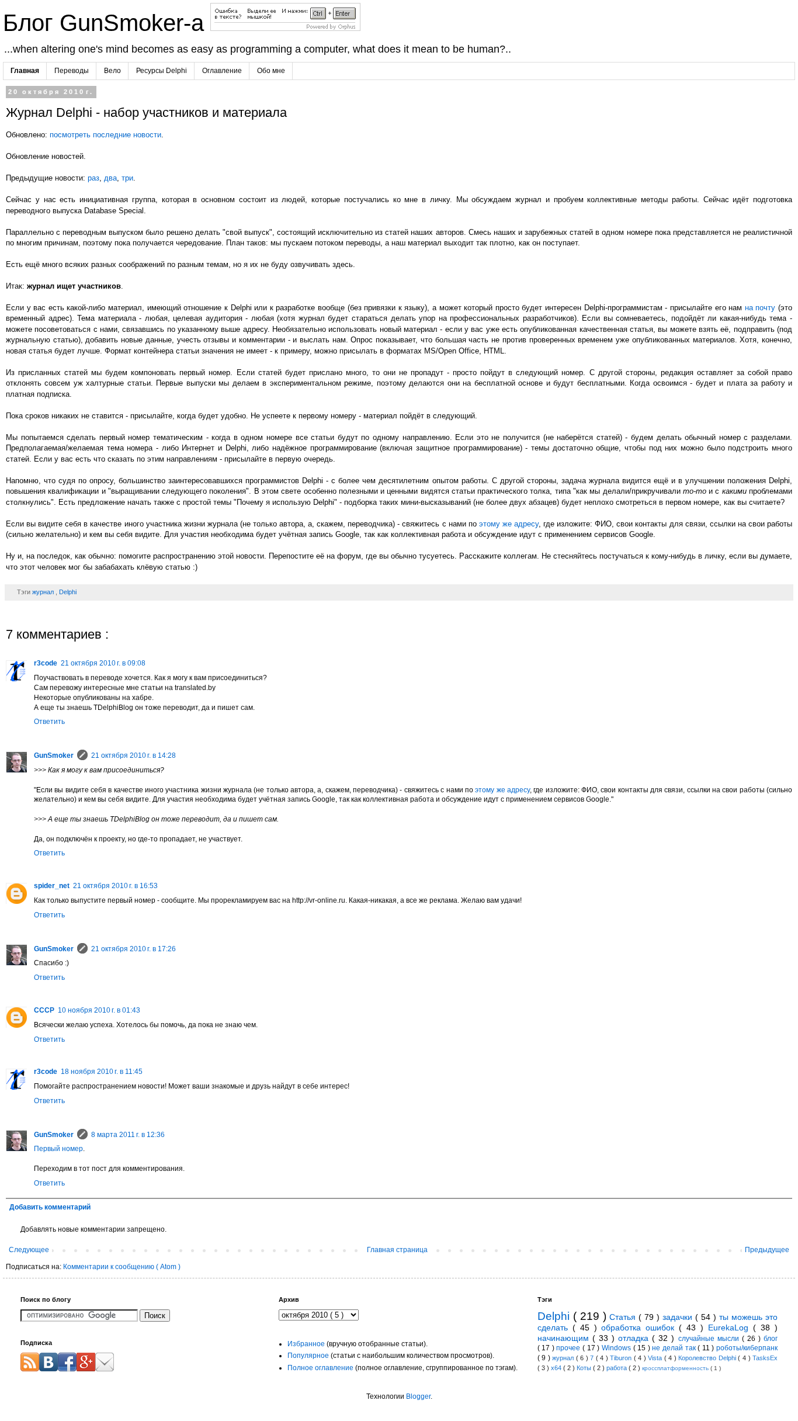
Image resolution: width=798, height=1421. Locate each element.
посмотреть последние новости (105, 134)
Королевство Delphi (708, 1357)
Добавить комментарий (50, 1207)
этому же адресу (509, 523)
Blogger (418, 1396)
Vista (656, 1357)
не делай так (675, 1348)
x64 (557, 1367)
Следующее (29, 1250)
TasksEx (765, 1357)
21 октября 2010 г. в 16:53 (115, 886)
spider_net (52, 886)
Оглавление (222, 71)
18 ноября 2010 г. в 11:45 (102, 1072)
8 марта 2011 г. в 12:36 (128, 1135)
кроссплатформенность (676, 1368)
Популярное (308, 1355)
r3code (45, 663)
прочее (569, 1348)
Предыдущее (767, 1250)
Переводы (71, 71)
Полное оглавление (320, 1368)
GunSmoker (54, 755)
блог (771, 1339)
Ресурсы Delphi (161, 71)
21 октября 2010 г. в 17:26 (133, 949)
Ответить (49, 722)
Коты (585, 1367)
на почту (760, 307)
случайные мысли (710, 1339)
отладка (635, 1338)
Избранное (306, 1344)
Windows (617, 1348)
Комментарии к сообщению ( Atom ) (122, 1267)
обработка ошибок (640, 1327)
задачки (678, 1317)
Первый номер (58, 1149)
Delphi (68, 591)
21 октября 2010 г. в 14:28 (133, 755)
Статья (624, 1317)
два (110, 178)
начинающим (564, 1338)
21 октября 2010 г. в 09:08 (103, 663)
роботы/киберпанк (747, 1348)
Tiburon (622, 1357)
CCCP (44, 1010)
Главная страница (397, 1250)
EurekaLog (730, 1327)
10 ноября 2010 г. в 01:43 (99, 1010)
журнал (43, 591)
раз (93, 178)
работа (617, 1367)
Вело (112, 71)
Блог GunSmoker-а (106, 23)
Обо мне (271, 71)
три (127, 178)
